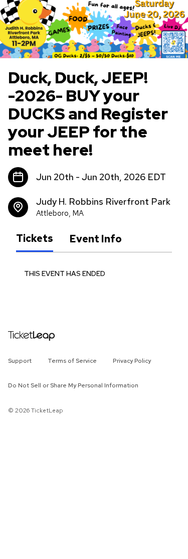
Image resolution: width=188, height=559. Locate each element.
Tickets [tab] (34, 238)
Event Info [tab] (95, 238)
